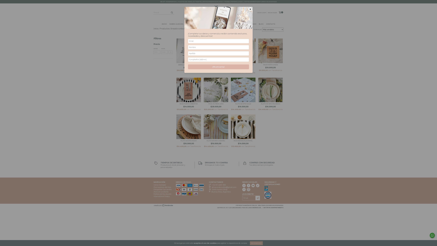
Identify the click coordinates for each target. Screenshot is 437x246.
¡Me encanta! (218, 67)
